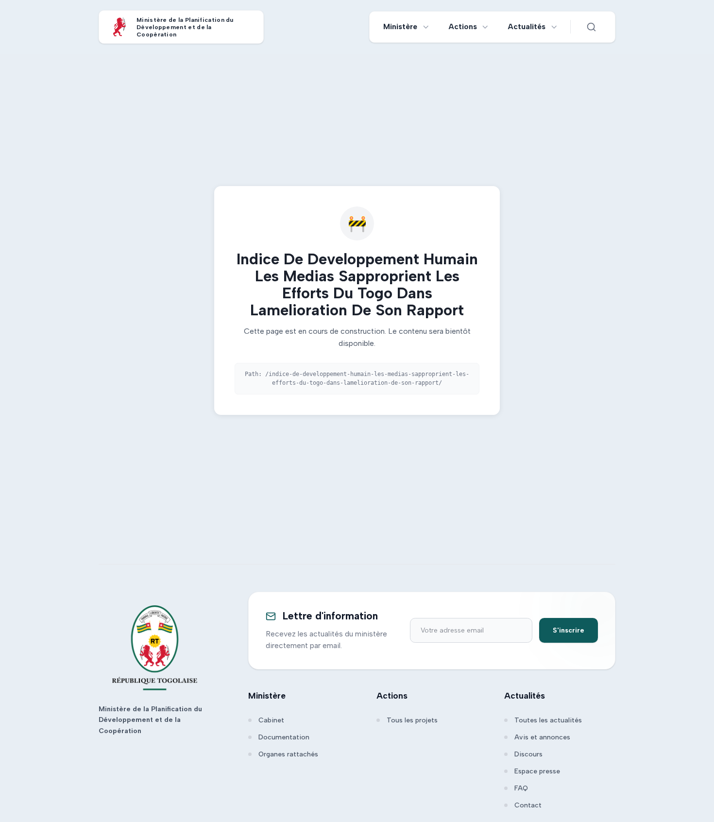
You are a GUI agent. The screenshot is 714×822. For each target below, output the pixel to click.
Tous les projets (412, 720)
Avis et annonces (542, 737)
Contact (528, 805)
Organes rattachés (288, 754)
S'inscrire (568, 630)
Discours (528, 754)
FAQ (521, 788)
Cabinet (271, 720)
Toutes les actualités (548, 720)
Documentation (283, 737)
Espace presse (537, 771)
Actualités (526, 26)
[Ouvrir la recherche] (591, 27)
